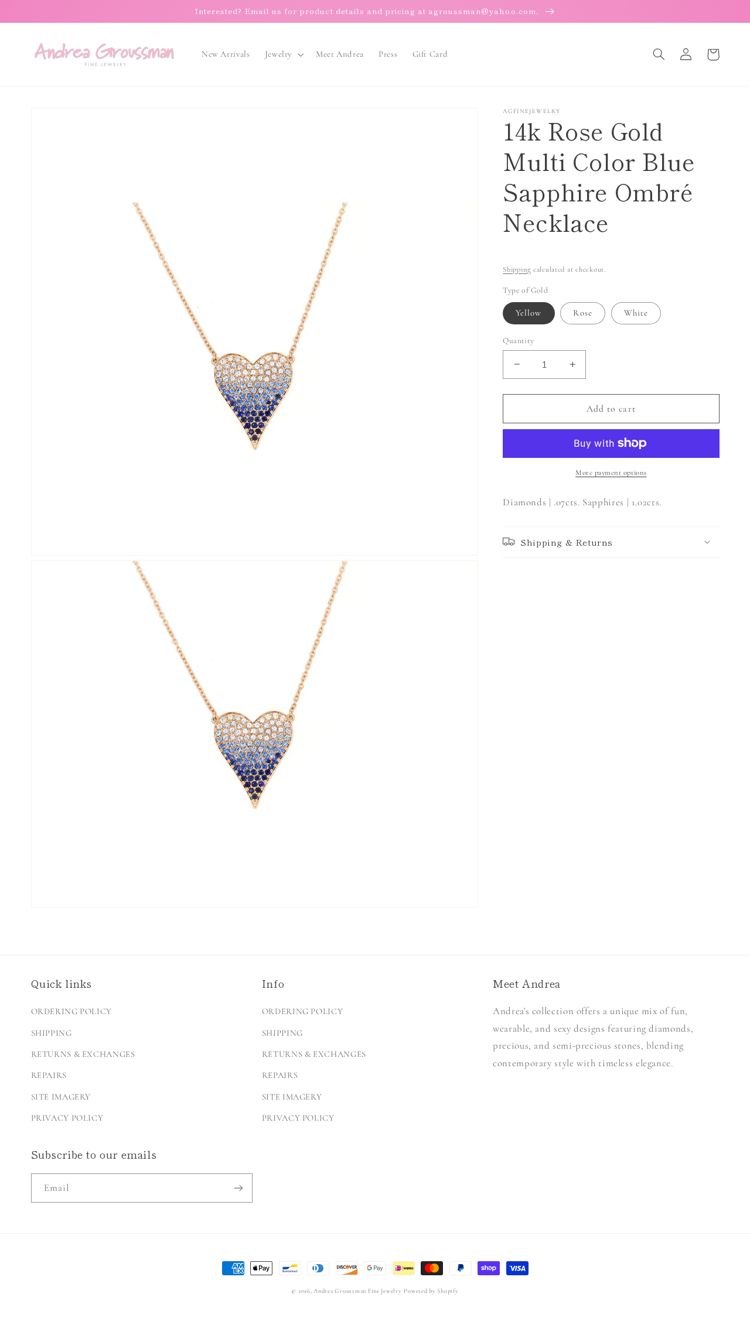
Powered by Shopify (431, 1291)
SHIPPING (51, 1033)
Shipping (517, 268)
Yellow (528, 312)
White (636, 312)
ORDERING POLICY (71, 1011)
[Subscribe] (237, 1187)
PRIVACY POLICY (67, 1117)
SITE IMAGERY (61, 1096)
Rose (582, 312)
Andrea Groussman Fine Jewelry (357, 1291)
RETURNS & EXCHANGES (83, 1054)
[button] (282, 54)
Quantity (518, 340)
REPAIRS (49, 1075)
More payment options (611, 472)
